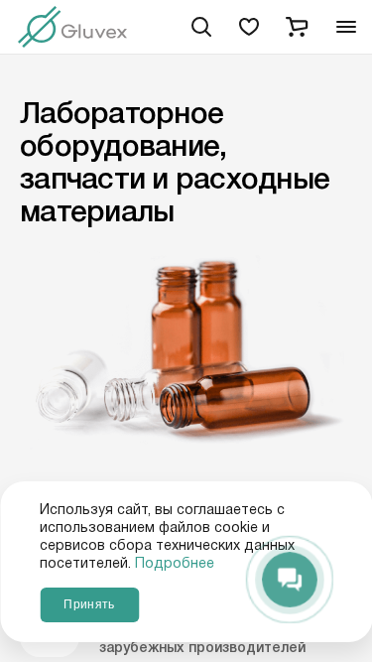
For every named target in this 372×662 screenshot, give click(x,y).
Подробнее (174, 564)
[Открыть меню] (346, 27)
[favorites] (249, 27)
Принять (88, 604)
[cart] (296, 27)
